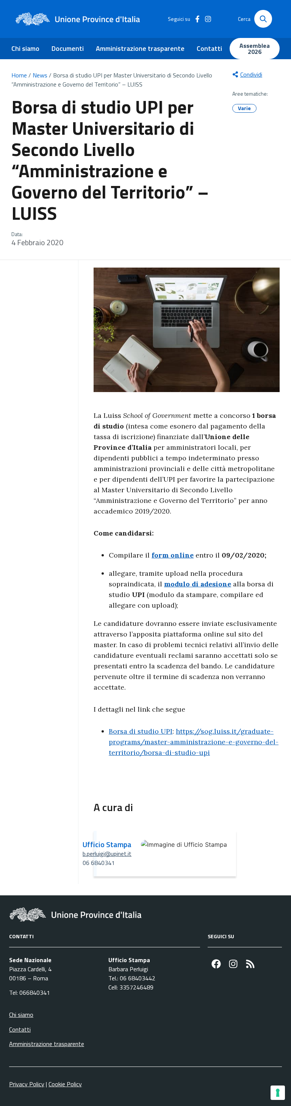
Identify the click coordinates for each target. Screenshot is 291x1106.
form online (173, 555)
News (40, 75)
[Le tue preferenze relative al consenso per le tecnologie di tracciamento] (278, 1093)
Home (19, 75)
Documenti (68, 48)
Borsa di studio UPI (140, 731)
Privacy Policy (26, 1084)
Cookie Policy (65, 1084)
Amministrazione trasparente (140, 48)
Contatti (209, 48)
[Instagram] (233, 963)
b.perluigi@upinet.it (107, 853)
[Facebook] (216, 963)
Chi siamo (25, 48)
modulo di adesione (197, 584)
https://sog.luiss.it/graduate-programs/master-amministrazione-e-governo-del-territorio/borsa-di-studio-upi (193, 742)
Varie (244, 108)
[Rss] (250, 963)
